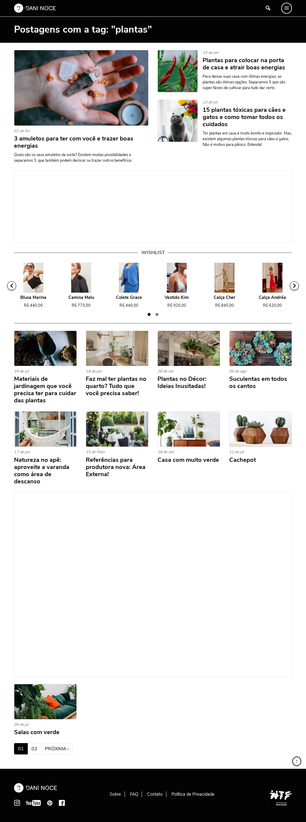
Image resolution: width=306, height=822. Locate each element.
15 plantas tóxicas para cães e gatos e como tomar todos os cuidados (244, 117)
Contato (155, 794)
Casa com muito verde (188, 460)
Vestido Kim (177, 297)
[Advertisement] (153, 206)
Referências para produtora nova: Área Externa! (116, 467)
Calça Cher (224, 297)
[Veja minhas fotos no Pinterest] (50, 803)
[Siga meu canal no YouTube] (33, 803)
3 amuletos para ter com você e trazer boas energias (73, 142)
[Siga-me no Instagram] (17, 803)
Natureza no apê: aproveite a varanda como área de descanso (41, 470)
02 (34, 748)
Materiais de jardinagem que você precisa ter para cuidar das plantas (45, 389)
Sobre (115, 794)
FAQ (134, 794)
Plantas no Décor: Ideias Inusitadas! (181, 382)
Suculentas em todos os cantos (258, 382)
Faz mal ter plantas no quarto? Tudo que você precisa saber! (116, 386)
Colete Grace (129, 297)
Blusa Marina (33, 297)
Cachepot (242, 460)
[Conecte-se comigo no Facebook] (62, 803)
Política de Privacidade (193, 794)
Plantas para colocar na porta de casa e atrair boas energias (244, 64)
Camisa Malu (81, 297)
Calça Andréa (272, 297)
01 (23, 748)
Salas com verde (36, 732)
